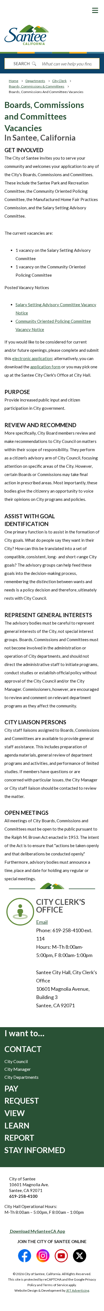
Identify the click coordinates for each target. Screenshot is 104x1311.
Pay (11, 1088)
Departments (35, 81)
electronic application (32, 358)
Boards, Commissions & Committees (36, 86)
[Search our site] (34, 63)
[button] (95, 10)
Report (19, 1137)
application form (45, 366)
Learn (16, 1125)
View (14, 1113)
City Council (16, 1061)
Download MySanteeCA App (37, 1231)
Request (21, 1100)
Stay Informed (34, 1150)
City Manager (17, 1069)
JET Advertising (77, 1290)
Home (13, 81)
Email (42, 922)
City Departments (21, 1077)
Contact (23, 1049)
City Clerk (59, 81)
